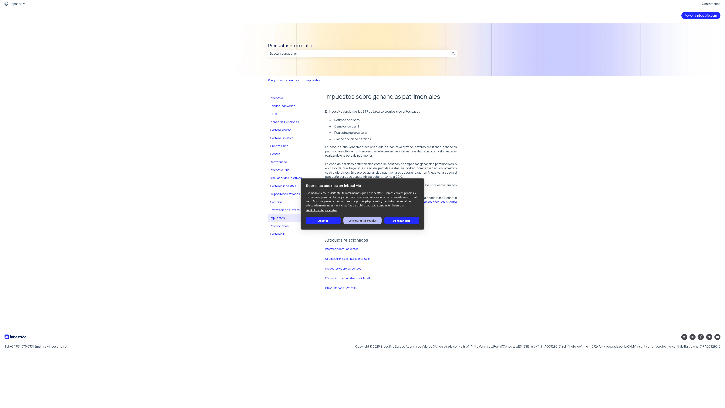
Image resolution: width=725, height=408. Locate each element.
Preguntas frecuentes (283, 80)
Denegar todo (401, 220)
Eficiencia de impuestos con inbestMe (349, 278)
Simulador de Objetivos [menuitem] (286, 178)
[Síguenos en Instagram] (693, 337)
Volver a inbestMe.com (701, 15)
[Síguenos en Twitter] (684, 337)
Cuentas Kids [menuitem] (279, 146)
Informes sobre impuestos (342, 249)
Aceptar (323, 220)
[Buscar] (453, 53)
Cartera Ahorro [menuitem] (280, 130)
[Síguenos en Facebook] (701, 337)
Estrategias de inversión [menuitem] (287, 210)
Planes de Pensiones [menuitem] (284, 122)
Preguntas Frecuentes (291, 45)
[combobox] (359, 53)
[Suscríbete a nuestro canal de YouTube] (717, 337)
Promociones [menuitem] (279, 226)
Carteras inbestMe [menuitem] (283, 186)
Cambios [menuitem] (276, 202)
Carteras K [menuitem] (277, 234)
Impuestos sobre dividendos (343, 268)
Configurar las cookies (362, 220)
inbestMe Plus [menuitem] (280, 170)
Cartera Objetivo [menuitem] (281, 138)
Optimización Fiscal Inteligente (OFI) (347, 258)
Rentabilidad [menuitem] (278, 162)
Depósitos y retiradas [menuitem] (285, 194)
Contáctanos (711, 4)
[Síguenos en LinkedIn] (709, 337)
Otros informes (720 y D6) (341, 288)
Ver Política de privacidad (321, 210)
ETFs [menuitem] (273, 114)
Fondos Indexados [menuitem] (282, 106)
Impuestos (313, 80)
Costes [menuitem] (275, 154)
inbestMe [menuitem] (276, 98)
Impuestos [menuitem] (277, 218)
